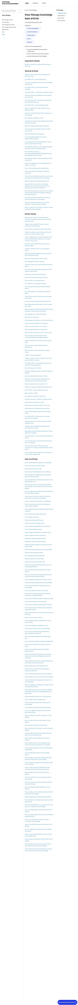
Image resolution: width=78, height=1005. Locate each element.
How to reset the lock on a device (33, 617)
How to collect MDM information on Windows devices (39, 598)
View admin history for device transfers (35, 541)
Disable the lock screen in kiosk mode (35, 562)
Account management (33, 28)
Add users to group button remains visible (36, 258)
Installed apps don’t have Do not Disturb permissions (39, 320)
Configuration (31, 35)
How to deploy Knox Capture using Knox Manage (38, 707)
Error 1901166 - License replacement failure (36, 390)
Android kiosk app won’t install (33, 368)
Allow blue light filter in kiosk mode (34, 559)
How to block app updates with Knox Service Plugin (38, 582)
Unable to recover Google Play (33, 355)
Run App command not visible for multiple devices (38, 399)
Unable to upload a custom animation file (36, 384)
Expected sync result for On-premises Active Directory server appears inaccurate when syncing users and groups (38, 219)
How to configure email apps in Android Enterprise (38, 674)
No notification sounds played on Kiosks (35, 283)
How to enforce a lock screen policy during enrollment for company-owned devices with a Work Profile (39, 447)
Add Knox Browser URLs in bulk (33, 469)
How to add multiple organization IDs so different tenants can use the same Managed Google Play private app (38, 656)
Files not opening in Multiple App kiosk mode (37, 181)
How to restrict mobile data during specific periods (38, 604)
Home (26, 10)
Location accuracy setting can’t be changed (36, 323)
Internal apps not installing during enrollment (37, 408)
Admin (27, 3)
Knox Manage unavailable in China (34, 118)
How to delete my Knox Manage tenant (35, 699)
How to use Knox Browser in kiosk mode (35, 514)
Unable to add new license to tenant (34, 402)
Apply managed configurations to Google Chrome (38, 532)
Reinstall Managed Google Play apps (34, 134)
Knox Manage (32, 10)
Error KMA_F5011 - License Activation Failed (36, 105)
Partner (44, 3)
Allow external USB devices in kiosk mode (36, 725)
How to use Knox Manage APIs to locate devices (37, 526)
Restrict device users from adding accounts (36, 666)
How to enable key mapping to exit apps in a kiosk (38, 579)
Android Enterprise (32, 32)
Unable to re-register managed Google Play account (38, 387)
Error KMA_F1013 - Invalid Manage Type (35, 79)
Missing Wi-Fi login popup (32, 317)
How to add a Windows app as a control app (36, 590)
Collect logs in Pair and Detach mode (34, 523)
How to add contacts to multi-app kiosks (35, 601)
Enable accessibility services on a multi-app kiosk (38, 696)
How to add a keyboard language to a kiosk (36, 625)
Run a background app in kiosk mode (34, 555)
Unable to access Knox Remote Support (35, 274)
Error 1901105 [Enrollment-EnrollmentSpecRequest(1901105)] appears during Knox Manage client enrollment (38, 153)
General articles (61, 15)
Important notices (62, 13)
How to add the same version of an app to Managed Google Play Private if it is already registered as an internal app (38, 691)
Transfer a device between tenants (34, 552)
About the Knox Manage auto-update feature (37, 168)
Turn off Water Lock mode (32, 517)
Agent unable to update (31, 393)
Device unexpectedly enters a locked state (36, 329)
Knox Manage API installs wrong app (34, 261)
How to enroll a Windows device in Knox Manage (38, 472)
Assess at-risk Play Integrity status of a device (37, 126)
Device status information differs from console (37, 405)
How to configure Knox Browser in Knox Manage (38, 501)
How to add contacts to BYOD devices (35, 466)
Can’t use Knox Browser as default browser (36, 277)
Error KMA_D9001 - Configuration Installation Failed (39, 92)
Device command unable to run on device (36, 326)
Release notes (5, 29)
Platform (29, 42)
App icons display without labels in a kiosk (36, 376)
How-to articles (61, 20)
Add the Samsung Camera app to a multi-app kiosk (38, 549)
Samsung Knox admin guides (9, 11)
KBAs (3, 34)
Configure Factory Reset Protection (34, 520)
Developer (35, 3)
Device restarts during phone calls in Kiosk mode (38, 229)
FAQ (3, 32)
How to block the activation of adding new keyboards (39, 641)
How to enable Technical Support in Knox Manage (38, 462)
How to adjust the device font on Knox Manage (37, 628)
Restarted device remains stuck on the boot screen (38, 332)
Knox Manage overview (7, 20)
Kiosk (28, 38)
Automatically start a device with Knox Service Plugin (39, 677)
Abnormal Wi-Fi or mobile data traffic (35, 280)
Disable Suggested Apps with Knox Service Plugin (38, 797)
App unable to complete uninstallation (35, 396)
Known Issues (61, 18)
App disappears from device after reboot (35, 314)
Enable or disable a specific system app (35, 535)
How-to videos (5, 22)
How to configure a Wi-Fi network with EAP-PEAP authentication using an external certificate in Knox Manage (38, 486)
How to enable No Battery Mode (33, 529)
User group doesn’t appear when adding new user (38, 301)
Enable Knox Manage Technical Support (35, 538)
